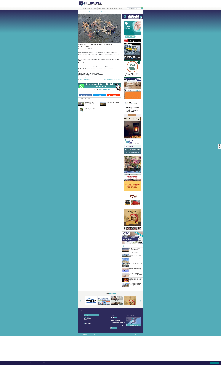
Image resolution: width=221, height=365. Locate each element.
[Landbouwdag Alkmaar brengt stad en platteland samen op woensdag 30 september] (125, 186)
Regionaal (99, 8)
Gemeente (95, 8)
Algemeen (84, 8)
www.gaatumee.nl (86, 77)
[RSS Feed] (116, 219)
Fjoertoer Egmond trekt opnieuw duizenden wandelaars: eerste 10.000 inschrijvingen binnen (135, 181)
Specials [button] (103, 8)
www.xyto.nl (87, 226)
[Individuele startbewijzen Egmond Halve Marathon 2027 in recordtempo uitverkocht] (125, 177)
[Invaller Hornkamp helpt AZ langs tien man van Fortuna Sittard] (125, 162)
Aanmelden (113, 229)
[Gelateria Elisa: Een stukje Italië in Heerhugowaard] (125, 167)
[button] (79, 203)
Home (80, 11)
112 (81, 8)
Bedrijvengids (89, 8)
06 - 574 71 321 (104, 89)
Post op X (100, 95)
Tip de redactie (114, 95)
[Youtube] (114, 219)
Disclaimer (132, 236)
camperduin (87, 79)
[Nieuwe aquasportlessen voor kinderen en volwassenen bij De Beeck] (125, 172)
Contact (120, 8)
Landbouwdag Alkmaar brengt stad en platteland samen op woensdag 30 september (135, 186)
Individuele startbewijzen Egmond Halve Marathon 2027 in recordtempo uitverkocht (135, 176)
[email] (219, 148)
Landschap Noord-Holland (115, 48)
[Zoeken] (142, 8)
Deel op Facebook (87, 95)
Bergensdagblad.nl (93, 3)
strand (83, 79)
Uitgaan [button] (111, 8)
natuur (81, 79)
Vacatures (116, 8)
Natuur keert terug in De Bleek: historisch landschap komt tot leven (135, 157)
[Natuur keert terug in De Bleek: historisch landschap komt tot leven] (125, 157)
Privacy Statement (138, 236)
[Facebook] (111, 219)
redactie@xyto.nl (88, 225)
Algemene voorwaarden (126, 236)
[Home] (79, 8)
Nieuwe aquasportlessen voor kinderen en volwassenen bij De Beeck (135, 171)
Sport (108, 8)
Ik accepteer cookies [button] (214, 362)
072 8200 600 (88, 223)
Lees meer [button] (48, 362)
